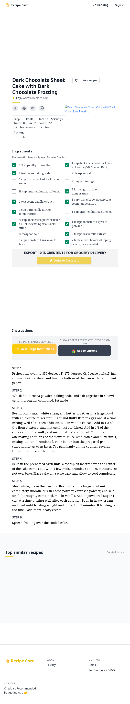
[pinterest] (24, 108)
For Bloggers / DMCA (102, 670)
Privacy (51, 665)
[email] (33, 108)
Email (92, 665)
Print (110, 80)
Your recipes (90, 80)
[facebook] (15, 108)
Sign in (120, 5)
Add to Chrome (87, 351)
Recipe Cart (22, 660)
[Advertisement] (65, 42)
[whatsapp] (42, 108)
